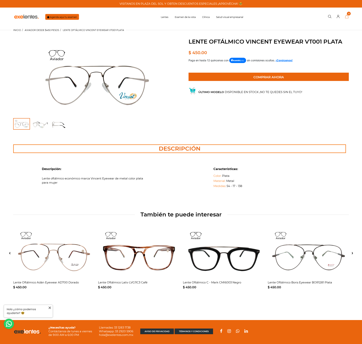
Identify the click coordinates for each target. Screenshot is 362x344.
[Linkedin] (246, 331)
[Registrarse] (338, 16)
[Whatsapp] (237, 331)
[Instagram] (229, 331)
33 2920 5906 (124, 331)
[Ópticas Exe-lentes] (26, 16)
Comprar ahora (268, 77)
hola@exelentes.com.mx (116, 335)
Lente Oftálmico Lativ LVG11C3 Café (122, 282)
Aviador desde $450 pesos (42, 30)
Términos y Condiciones (194, 331)
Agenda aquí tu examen (63, 17)
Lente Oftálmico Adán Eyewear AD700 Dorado (46, 282)
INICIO (17, 30)
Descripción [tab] (179, 148)
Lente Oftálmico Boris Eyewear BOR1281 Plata (300, 282)
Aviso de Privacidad (157, 331)
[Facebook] (221, 331)
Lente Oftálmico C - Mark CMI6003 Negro (212, 282)
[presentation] (10, 253)
